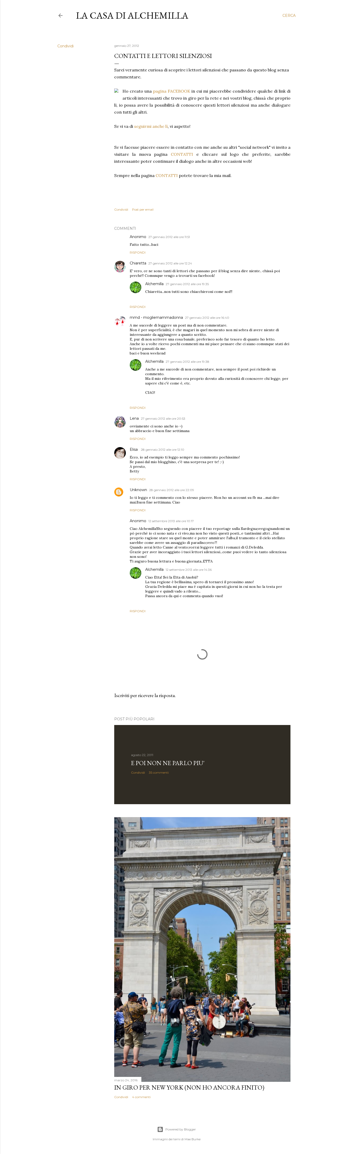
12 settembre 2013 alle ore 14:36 (189, 570)
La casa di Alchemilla (132, 15)
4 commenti (141, 1097)
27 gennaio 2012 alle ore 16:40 (207, 318)
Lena (134, 418)
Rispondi (137, 252)
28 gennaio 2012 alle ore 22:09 (171, 490)
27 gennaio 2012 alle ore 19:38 (187, 362)
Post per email (143, 209)
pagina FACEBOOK (171, 91)
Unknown (138, 489)
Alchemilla (154, 284)
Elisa (134, 449)
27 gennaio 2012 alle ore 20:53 (163, 418)
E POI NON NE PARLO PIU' (167, 763)
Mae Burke (193, 1139)
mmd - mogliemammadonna (156, 317)
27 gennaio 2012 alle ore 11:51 (169, 237)
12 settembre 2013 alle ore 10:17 (171, 521)
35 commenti (159, 772)
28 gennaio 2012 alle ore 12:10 (162, 450)
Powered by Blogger (180, 1129)
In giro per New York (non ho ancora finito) (189, 1087)
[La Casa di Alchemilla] (116, 91)
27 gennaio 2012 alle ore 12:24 (170, 263)
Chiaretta (138, 263)
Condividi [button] (65, 46)
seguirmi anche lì (151, 126)
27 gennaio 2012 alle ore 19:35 (187, 284)
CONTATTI (182, 154)
